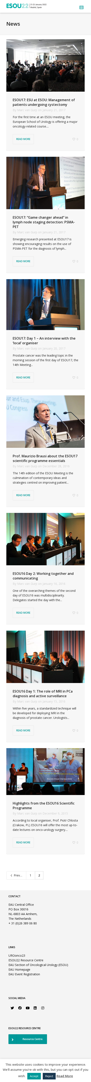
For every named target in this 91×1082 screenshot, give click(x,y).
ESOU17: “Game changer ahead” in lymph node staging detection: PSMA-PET (44, 222)
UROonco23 (16, 955)
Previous (19, 875)
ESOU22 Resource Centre (25, 960)
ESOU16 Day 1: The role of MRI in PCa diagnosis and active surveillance (43, 693)
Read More (65, 1076)
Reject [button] (49, 1076)
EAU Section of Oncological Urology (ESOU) (38, 965)
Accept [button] (34, 1076)
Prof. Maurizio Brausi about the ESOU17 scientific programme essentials (45, 458)
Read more (23, 139)
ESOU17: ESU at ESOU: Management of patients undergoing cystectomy (44, 102)
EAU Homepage (19, 969)
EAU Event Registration (24, 974)
